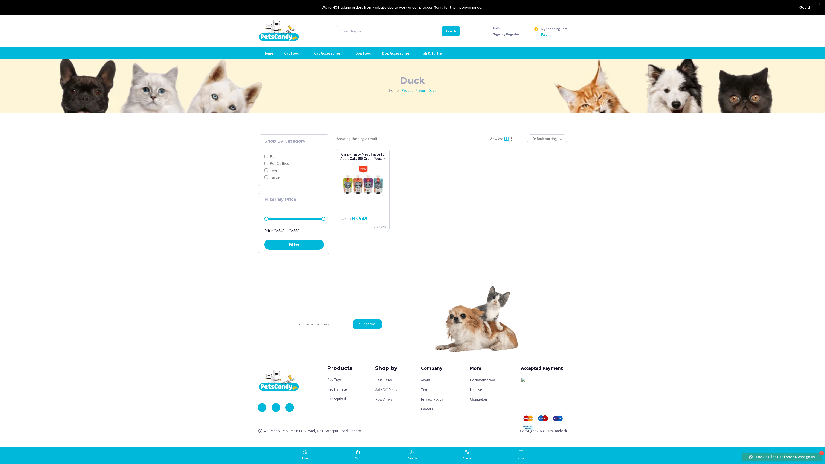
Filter (294, 244)
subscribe (367, 324)
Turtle (275, 177)
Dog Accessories (395, 53)
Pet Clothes (279, 163)
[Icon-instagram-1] (276, 407)
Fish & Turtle (431, 53)
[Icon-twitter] (289, 407)
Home (268, 53)
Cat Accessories (327, 53)
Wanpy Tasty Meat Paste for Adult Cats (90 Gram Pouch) (363, 156)
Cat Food (291, 53)
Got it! (804, 7)
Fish (273, 156)
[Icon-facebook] (262, 407)
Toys (274, 170)
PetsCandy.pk (556, 430)
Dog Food (363, 53)
